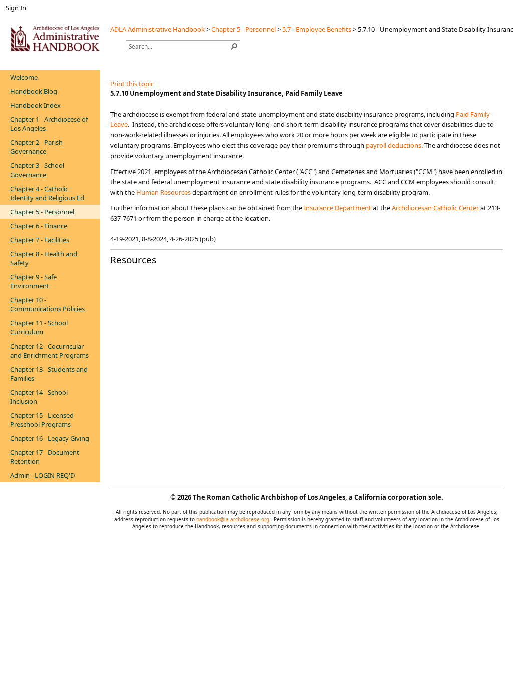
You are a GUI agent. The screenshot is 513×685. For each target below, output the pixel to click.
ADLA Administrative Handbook (157, 29)
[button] (234, 46)
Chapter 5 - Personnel (243, 29)
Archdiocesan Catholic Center (435, 207)
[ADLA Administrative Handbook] (55, 38)
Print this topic (132, 83)
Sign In (16, 7)
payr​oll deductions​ (393, 145)
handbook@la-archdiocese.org (233, 519)
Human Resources (164, 192)
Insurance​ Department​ (337, 207)
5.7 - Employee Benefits (316, 29)
